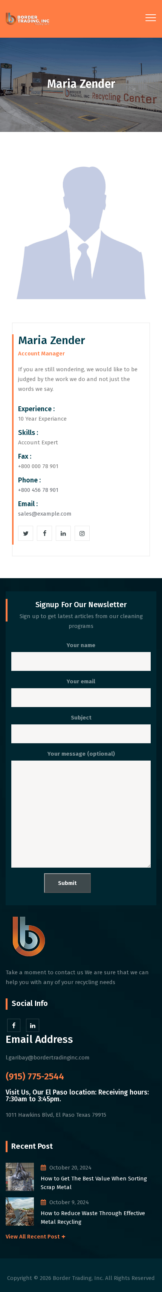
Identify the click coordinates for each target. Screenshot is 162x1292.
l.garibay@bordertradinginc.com (48, 1057)
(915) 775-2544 (35, 1076)
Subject (81, 717)
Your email (81, 681)
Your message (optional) (81, 753)
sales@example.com (45, 513)
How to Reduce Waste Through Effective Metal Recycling (93, 1217)
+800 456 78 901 (38, 490)
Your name (81, 645)
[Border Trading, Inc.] (27, 19)
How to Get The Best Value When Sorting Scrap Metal (94, 1183)
